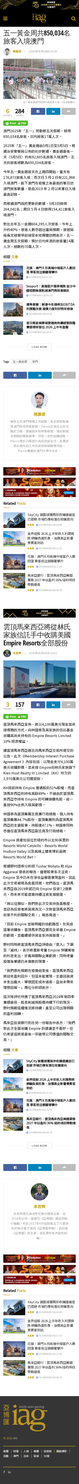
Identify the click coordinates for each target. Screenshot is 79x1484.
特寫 (16, 1451)
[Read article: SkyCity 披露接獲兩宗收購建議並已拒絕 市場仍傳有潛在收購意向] (14, 520)
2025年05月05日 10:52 (43, 653)
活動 (6, 1456)
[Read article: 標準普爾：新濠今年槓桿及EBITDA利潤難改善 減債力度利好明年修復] (13, 309)
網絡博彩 (61, 1451)
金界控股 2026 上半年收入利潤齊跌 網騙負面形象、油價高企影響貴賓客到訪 (50, 538)
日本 (26, 1456)
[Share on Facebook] (38, 111)
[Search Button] (73, 18)
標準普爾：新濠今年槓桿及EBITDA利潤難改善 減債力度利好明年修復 (50, 306)
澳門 (35, 361)
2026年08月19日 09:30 (40, 313)
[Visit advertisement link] (39, 4)
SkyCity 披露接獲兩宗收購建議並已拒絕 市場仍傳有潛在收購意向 (51, 516)
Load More (39, 346)
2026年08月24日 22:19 (50, 548)
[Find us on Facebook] (4, 1471)
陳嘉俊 (17, 51)
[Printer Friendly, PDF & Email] (15, 123)
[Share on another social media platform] (68, 111)
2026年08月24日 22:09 (40, 277)
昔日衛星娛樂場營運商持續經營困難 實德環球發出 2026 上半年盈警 (50, 325)
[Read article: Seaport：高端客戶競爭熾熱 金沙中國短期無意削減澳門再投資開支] (13, 291)
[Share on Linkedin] (53, 111)
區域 (36, 1456)
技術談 (48, 1451)
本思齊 (30, 524)
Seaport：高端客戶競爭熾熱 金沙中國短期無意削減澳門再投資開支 (51, 288)
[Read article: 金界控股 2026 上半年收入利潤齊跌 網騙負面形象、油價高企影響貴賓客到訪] (14, 539)
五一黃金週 (20, 361)
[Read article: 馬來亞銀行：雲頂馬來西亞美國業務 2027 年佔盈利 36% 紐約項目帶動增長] (14, 581)
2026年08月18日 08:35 (40, 332)
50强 (46, 1456)
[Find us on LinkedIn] (9, 1471)
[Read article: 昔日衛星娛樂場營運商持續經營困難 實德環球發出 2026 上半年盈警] (13, 328)
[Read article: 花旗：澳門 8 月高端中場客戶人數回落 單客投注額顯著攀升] (13, 273)
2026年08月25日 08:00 (50, 524)
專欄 (36, 1451)
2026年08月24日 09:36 (50, 590)
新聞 (6, 1451)
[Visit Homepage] (39, 18)
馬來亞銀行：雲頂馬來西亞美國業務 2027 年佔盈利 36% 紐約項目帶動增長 (51, 580)
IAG (15, 1438)
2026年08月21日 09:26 (40, 295)
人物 (26, 1451)
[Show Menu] (5, 18)
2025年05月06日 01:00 (43, 51)
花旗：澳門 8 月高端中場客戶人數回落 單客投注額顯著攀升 (50, 270)
